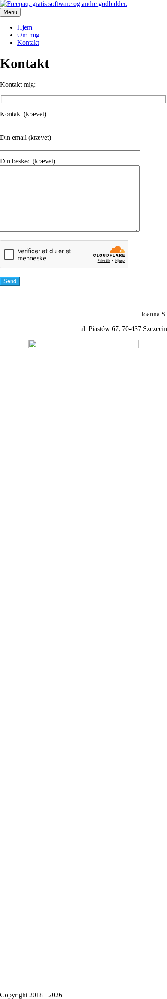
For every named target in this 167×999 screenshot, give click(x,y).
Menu (10, 12)
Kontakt (28, 42)
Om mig (28, 34)
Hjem (24, 27)
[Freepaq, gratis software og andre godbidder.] (63, 3)
